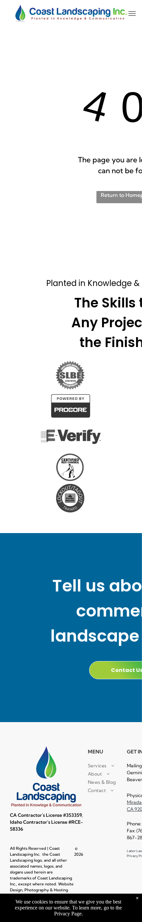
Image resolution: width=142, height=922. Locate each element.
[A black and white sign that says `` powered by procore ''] (70, 406)
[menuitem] (111, 766)
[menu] (132, 13)
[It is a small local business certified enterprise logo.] (70, 375)
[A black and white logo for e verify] (70, 436)
